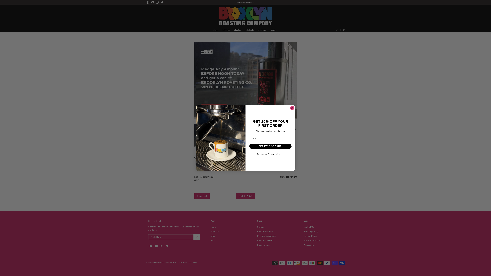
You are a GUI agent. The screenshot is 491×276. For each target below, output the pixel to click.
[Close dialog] (292, 108)
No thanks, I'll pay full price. (270, 154)
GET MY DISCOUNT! (270, 146)
